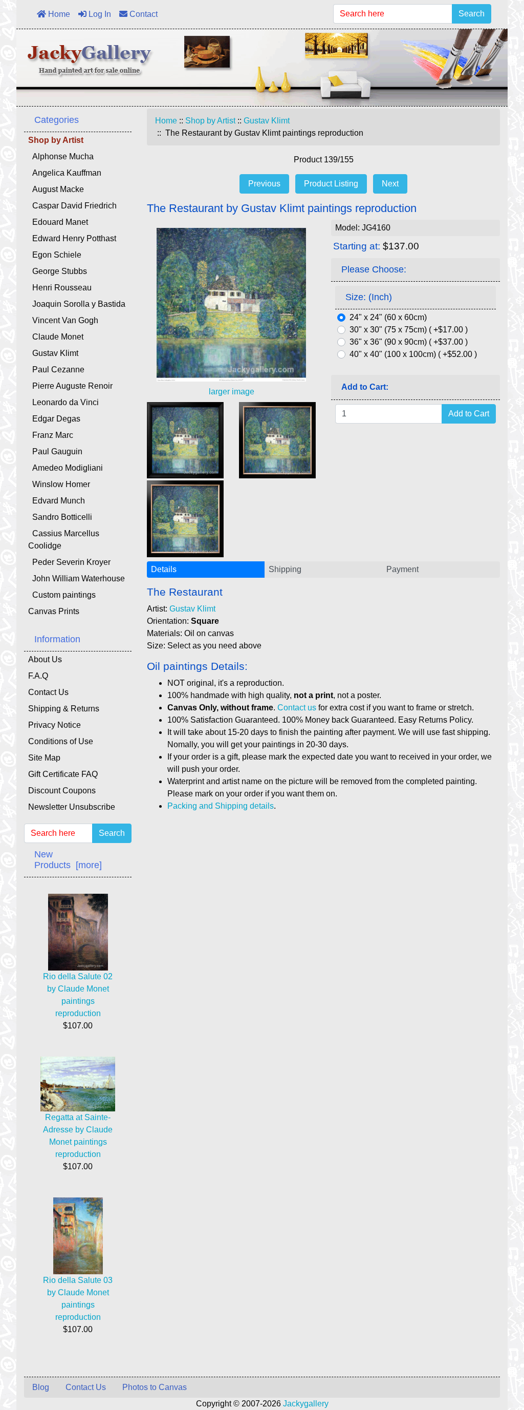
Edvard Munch (56, 500)
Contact (142, 14)
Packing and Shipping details (220, 806)
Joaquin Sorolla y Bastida (76, 304)
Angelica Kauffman (64, 173)
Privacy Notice (54, 725)
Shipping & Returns (63, 708)
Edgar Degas (54, 418)
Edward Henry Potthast (72, 238)
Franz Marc (50, 435)
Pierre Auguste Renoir (70, 386)
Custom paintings (62, 595)
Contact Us (48, 692)
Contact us (296, 707)
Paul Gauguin (55, 451)
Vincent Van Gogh (63, 320)
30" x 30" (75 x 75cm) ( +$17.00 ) (409, 329)
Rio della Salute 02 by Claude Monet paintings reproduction (78, 995)
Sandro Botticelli (60, 517)
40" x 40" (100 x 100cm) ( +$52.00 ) (413, 354)
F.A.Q (38, 675)
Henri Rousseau (60, 287)
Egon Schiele (54, 254)
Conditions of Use (60, 741)
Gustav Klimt (267, 120)
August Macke (56, 189)
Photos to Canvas (154, 1387)
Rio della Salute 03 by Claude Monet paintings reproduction (78, 1298)
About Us (45, 659)
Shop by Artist (210, 120)
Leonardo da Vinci (63, 402)
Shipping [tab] (285, 569)
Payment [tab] (402, 569)
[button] (493, 1359)
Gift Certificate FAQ (63, 774)
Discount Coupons (62, 790)
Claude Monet (55, 336)
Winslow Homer (59, 484)
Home (58, 14)
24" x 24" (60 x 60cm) (388, 317)
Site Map (44, 757)
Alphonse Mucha (61, 156)
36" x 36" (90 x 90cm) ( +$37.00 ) (409, 342)
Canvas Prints (53, 611)
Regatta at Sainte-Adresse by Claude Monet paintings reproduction (78, 1136)
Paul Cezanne (56, 369)
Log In (98, 14)
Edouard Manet (58, 222)
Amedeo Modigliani (65, 468)
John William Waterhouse (76, 578)
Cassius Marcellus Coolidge (63, 539)
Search (471, 13)
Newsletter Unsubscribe (71, 807)
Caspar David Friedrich (72, 205)
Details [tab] (164, 569)
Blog (40, 1387)
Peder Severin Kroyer (69, 562)
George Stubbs (57, 271)
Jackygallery (306, 1403)
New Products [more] (68, 859)
